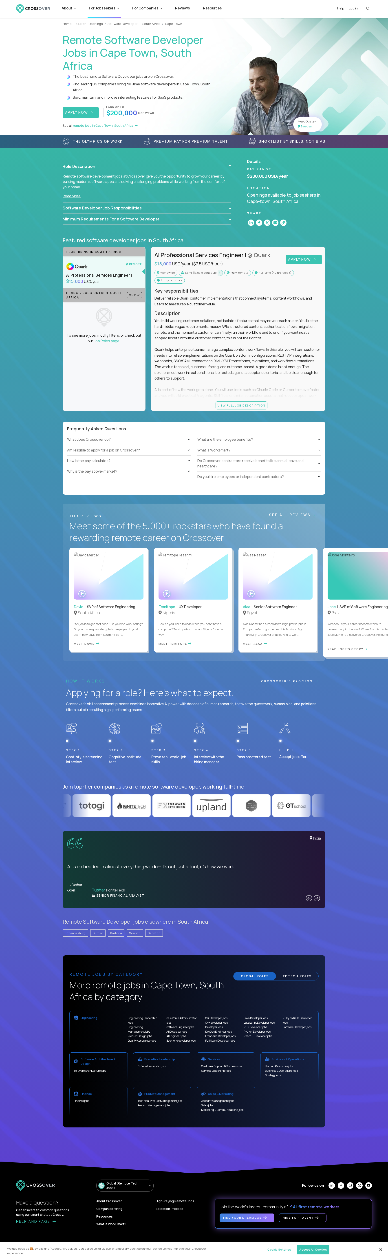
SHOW (134, 295)
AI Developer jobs (176, 1032)
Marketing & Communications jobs (222, 1110)
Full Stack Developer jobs (220, 1040)
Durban (98, 933)
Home (67, 24)
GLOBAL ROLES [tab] (255, 976)
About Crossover (109, 1201)
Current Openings (89, 24)
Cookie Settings (279, 1249)
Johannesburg (75, 933)
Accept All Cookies (313, 1249)
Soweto (135, 933)
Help (340, 8)
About (67, 8)
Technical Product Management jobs (160, 1101)
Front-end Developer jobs (220, 1036)
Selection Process (169, 1209)
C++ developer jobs (216, 1023)
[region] (194, 1250)
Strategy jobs (273, 1075)
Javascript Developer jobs (259, 1023)
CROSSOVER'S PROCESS (288, 681)
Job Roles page (106, 340)
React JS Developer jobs (258, 1036)
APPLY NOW (77, 112)
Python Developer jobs (257, 1032)
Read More (72, 195)
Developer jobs (214, 1027)
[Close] (381, 1249)
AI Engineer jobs (176, 1036)
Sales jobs (207, 1105)
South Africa (151, 24)
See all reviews (290, 514)
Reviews (182, 8)
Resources (212, 8)
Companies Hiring (109, 1209)
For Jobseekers (102, 8)
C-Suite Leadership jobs (152, 1066)
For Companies (145, 8)
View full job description (241, 405)
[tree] (129, 455)
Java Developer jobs (256, 1018)
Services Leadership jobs (216, 1071)
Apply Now (300, 259)
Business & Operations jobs (281, 1071)
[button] (147, 166)
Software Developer (123, 24)
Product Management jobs (154, 1105)
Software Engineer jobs (180, 1027)
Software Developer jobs (297, 1027)
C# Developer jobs (216, 1018)
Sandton (154, 933)
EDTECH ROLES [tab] (297, 976)
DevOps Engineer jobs (218, 1032)
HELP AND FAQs (34, 1221)
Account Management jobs (217, 1101)
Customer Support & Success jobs (221, 1066)
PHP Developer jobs (255, 1027)
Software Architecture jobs (90, 1071)
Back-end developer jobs (181, 1040)
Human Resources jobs (279, 1066)
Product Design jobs (140, 1036)
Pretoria (116, 933)
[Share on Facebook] (259, 222)
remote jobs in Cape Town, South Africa (103, 125)
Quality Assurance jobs (142, 1040)
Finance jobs (81, 1101)
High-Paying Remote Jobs (175, 1201)
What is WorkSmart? (111, 1224)
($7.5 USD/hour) (207, 264)
